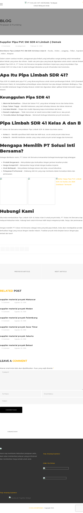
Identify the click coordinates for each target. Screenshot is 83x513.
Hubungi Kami (12, 431)
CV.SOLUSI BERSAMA (36, 508)
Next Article (61, 271)
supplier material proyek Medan (16, 309)
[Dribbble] (10, 466)
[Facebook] (1, 466)
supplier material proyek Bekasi (16, 345)
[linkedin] (17, 249)
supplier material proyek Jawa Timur (19, 327)
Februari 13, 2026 (36, 46)
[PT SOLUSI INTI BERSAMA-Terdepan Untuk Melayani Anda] (41, 6)
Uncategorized (20, 46)
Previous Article (22, 271)
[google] (12, 249)
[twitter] (7, 249)
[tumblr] (22, 249)
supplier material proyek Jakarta (17, 336)
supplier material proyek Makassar (18, 299)
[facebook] (3, 249)
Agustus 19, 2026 (20, 302)
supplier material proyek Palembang (18, 318)
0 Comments (5, 46)
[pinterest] (27, 249)
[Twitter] (5, 466)
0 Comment (5, 302)
